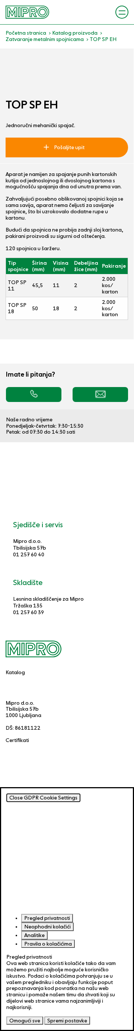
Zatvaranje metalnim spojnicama (45, 39)
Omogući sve (24, 1021)
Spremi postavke (67, 1021)
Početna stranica (26, 33)
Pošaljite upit (68, 147)
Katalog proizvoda (75, 33)
